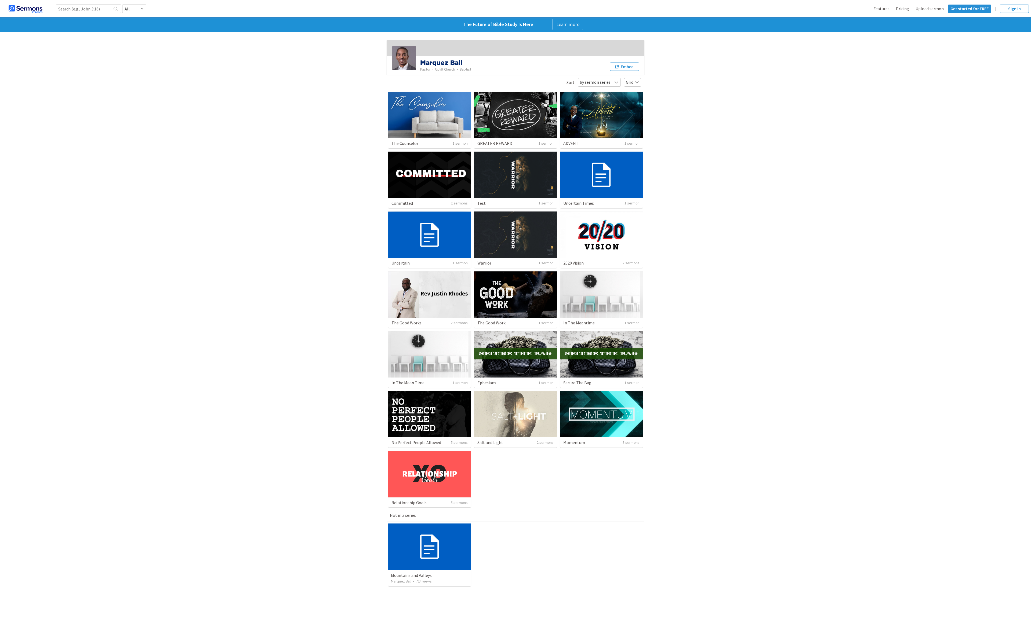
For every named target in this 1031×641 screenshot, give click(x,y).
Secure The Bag (577, 382)
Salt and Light (490, 442)
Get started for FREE (969, 8)
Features (881, 8)
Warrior (484, 263)
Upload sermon (930, 8)
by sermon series (595, 82)
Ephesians (486, 382)
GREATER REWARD (494, 143)
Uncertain (400, 263)
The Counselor (404, 143)
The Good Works (406, 322)
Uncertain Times (578, 203)
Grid (629, 82)
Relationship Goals (409, 502)
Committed (402, 203)
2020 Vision (573, 263)
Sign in (1014, 8)
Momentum (574, 442)
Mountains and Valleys (411, 575)
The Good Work (491, 322)
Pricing (902, 8)
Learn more (567, 24)
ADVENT (571, 143)
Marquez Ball (401, 581)
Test (481, 203)
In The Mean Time (407, 382)
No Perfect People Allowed (416, 442)
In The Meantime (579, 322)
